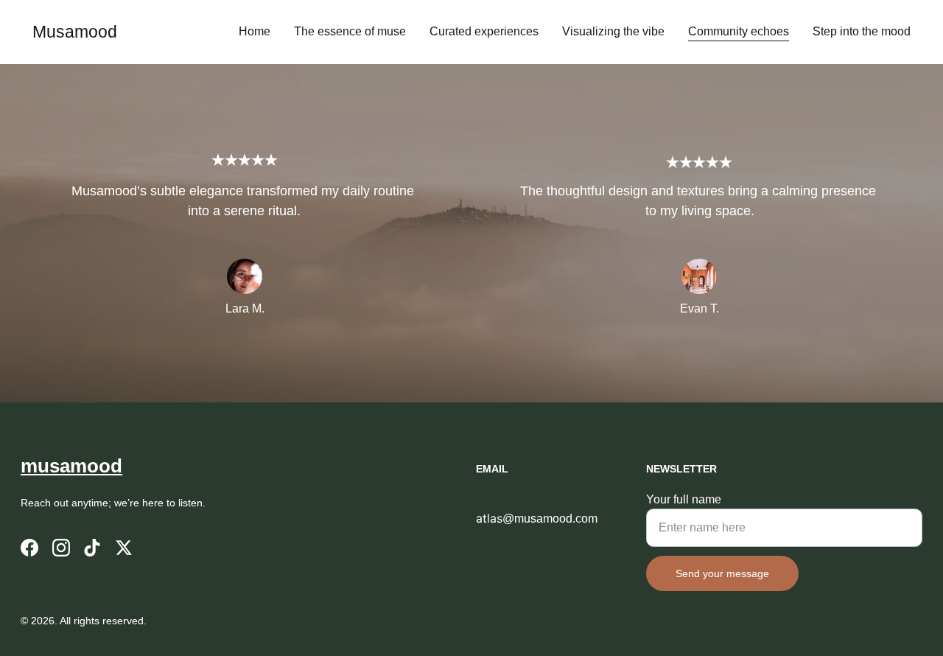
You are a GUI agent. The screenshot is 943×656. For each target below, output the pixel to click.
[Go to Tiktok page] (92, 547)
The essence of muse (350, 31)
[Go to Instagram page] (61, 547)
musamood (71, 466)
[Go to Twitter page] (124, 547)
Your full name (683, 499)
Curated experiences (484, 31)
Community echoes (738, 31)
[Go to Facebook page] (29, 547)
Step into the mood (862, 31)
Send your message (722, 573)
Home (254, 31)
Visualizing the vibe (613, 31)
